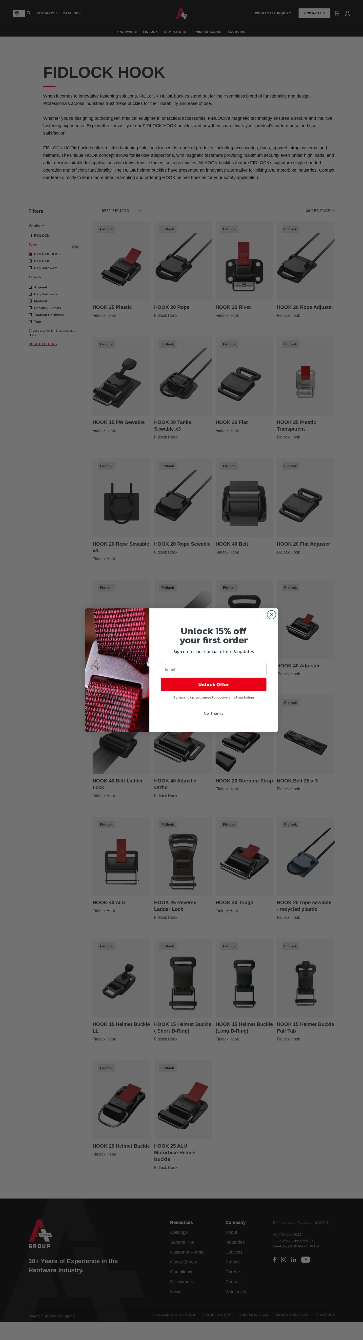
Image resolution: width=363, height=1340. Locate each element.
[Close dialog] (271, 614)
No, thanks (213, 713)
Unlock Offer (213, 684)
